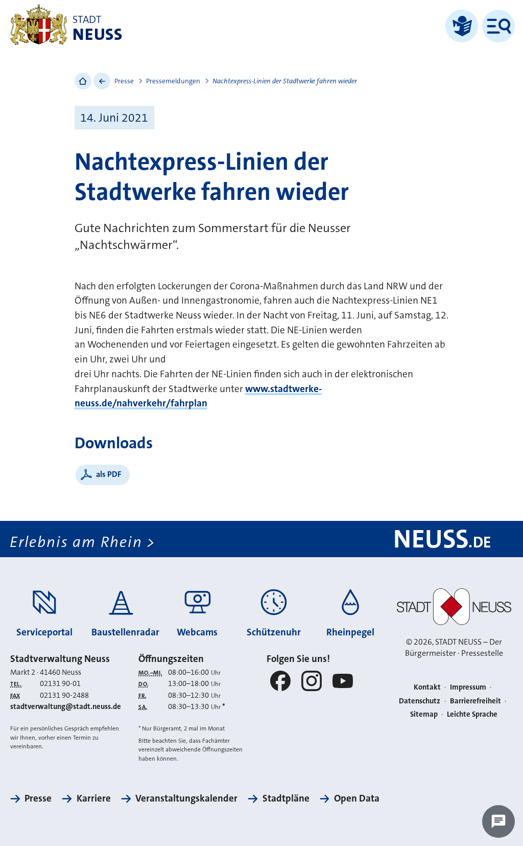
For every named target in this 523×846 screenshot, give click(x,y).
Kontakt (427, 687)
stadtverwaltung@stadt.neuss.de (65, 707)
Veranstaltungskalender (186, 798)
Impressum (468, 687)
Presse (124, 81)
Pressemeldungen (173, 81)
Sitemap (424, 714)
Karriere (93, 798)
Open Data (356, 798)
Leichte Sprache (472, 714)
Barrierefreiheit (475, 701)
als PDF (109, 474)
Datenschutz (419, 701)
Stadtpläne (286, 798)
